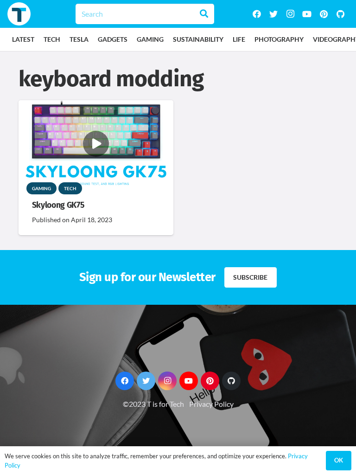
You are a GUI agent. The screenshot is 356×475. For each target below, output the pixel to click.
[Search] (204, 14)
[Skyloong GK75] (96, 106)
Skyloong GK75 (58, 205)
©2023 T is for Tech (153, 403)
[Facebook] (256, 14)
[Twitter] (273, 14)
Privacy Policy (211, 403)
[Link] (19, 14)
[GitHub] (340, 14)
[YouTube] (307, 14)
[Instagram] (290, 14)
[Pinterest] (323, 14)
